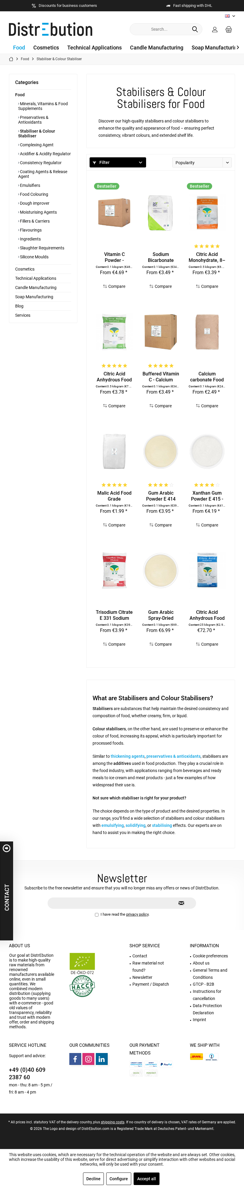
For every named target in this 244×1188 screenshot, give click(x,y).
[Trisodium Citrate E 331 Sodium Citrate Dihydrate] (114, 570)
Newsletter (142, 977)
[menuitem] (229, 29)
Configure (119, 1178)
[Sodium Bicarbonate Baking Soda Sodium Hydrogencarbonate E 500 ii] (160, 213)
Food (20, 94)
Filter (104, 162)
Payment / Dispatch (150, 984)
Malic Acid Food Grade (114, 496)
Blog (19, 306)
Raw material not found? (148, 967)
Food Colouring (33, 194)
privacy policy (137, 914)
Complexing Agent (36, 144)
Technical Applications (35, 278)
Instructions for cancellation (207, 995)
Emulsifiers (29, 185)
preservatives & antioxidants (173, 756)
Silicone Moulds (34, 256)
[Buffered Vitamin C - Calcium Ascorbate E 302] (160, 332)
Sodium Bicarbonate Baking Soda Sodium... (160, 257)
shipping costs (112, 1122)
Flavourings (30, 230)
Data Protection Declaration (207, 1009)
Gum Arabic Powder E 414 (161, 496)
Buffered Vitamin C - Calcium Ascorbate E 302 (161, 377)
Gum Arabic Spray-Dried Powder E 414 (161, 615)
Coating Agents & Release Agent (42, 174)
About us (19, 945)
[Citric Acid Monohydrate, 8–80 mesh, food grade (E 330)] (207, 213)
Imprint (199, 1019)
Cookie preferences (210, 955)
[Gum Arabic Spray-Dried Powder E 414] (160, 570)
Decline (93, 1178)
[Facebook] (75, 1059)
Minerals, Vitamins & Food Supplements (43, 106)
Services (22, 315)
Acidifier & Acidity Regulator (45, 153)
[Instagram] (88, 1059)
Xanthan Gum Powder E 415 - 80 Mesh (207, 496)
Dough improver (34, 203)
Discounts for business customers (68, 5)
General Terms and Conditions (210, 974)
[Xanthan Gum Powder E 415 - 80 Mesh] (207, 451)
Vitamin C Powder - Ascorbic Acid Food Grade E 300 (114, 257)
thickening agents (128, 756)
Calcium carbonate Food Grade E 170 (207, 377)
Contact (139, 955)
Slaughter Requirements (41, 248)
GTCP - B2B (203, 984)
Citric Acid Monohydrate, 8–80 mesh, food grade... (207, 257)
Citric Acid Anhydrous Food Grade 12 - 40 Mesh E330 (207, 615)
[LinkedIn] (102, 1059)
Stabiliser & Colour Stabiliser (36, 133)
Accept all (146, 1178)
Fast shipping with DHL (192, 5)
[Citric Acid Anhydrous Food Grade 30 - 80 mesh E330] (114, 332)
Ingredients (30, 239)
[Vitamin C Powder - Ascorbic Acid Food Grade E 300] (114, 213)
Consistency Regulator (40, 162)
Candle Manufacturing (36, 287)
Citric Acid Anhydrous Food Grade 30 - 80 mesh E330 (114, 377)
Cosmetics (25, 269)
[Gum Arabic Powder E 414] (160, 451)
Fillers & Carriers (34, 221)
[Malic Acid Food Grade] (114, 451)
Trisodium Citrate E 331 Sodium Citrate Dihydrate (114, 615)
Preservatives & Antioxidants (33, 120)
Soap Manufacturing (34, 296)
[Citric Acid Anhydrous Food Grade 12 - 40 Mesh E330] (207, 570)
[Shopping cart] (229, 29)
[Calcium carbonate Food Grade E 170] (207, 332)
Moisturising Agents (38, 212)
